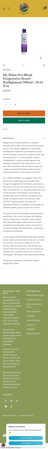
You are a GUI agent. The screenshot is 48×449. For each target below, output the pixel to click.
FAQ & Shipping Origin (35, 295)
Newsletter (30, 329)
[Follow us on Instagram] (11, 401)
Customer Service (33, 300)
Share (5, 129)
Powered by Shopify (26, 415)
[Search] (9, 8)
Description (8, 138)
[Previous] (4, 65)
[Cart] (43, 8)
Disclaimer (30, 316)
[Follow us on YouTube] (5, 406)
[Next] (44, 65)
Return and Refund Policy (34, 305)
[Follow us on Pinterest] (17, 401)
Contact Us (30, 325)
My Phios (7, 70)
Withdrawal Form (33, 333)
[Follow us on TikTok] (11, 406)
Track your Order (33, 311)
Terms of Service (33, 320)
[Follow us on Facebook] (5, 401)
